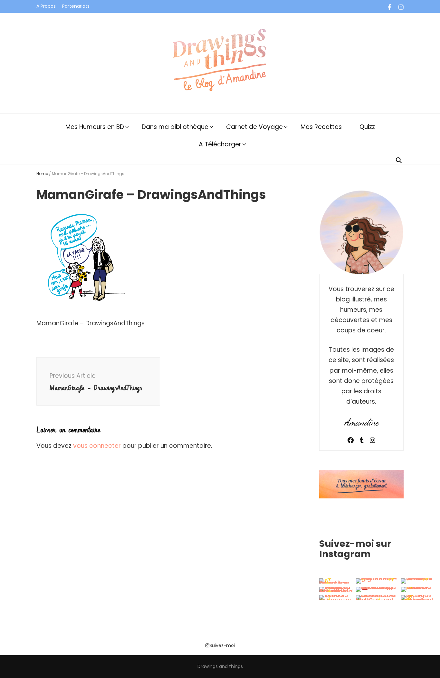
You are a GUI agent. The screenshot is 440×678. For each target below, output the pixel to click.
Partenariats (76, 6)
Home (42, 173)
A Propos (46, 6)
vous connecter (97, 445)
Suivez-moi (222, 645)
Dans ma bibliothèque (175, 127)
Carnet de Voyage (254, 127)
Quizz (367, 127)
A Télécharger (220, 144)
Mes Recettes (321, 127)
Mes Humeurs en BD (94, 127)
